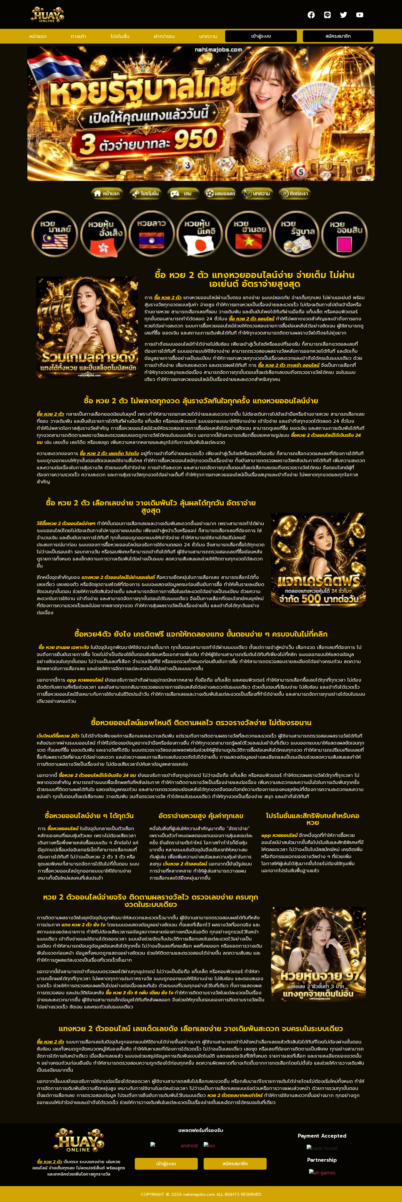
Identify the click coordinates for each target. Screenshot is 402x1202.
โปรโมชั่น (120, 36)
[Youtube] (359, 14)
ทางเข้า (78, 36)
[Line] (327, 14)
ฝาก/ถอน (164, 36)
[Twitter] (343, 14)
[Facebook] (311, 14)
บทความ (208, 36)
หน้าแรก (37, 36)
